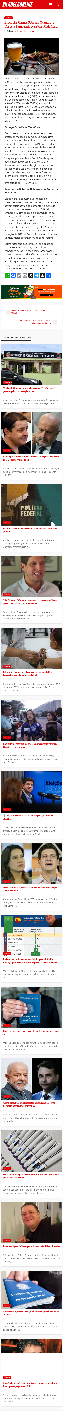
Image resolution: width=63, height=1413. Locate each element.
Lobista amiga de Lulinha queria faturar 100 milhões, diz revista (31, 1246)
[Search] (57, 4)
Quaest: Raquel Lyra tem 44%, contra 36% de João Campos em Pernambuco (30, 889)
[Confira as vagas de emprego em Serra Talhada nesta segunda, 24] (31, 1007)
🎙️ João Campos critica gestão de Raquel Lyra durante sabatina (28, 817)
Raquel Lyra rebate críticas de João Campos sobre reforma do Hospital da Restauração (31, 745)
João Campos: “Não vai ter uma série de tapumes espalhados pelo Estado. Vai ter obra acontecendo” (30, 602)
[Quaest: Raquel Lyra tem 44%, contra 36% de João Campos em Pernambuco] (31, 863)
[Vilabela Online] (17, 4)
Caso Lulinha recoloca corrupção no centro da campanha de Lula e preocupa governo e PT (30, 1385)
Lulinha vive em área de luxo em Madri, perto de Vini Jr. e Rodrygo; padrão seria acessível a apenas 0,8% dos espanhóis (30, 961)
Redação (10, 31)
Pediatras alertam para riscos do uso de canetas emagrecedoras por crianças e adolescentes (31, 1176)
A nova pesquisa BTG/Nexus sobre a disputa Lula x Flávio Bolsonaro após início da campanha (29, 1104)
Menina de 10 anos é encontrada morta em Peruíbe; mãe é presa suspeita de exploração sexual (29, 390)
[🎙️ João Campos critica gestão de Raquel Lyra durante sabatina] (31, 792)
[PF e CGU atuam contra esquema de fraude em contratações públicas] (31, 505)
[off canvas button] (50, 4)
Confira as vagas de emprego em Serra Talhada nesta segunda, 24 (31, 1033)
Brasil (8, 18)
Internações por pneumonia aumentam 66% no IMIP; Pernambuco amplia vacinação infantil (27, 674)
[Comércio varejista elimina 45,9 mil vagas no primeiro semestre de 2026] (31, 1290)
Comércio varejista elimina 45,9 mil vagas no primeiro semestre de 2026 (31, 1313)
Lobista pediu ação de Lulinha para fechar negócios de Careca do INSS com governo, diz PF (31, 458)
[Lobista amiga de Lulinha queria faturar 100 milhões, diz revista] (31, 1223)
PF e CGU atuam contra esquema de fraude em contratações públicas (30, 530)
